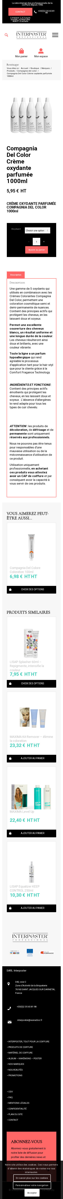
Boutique (13, 64)
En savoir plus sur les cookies (32, 1178)
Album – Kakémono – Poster (25, 1058)
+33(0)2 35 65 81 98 (46, 12)
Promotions (15, 1075)
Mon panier (21, 56)
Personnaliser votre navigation (32, 1185)
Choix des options (32, 589)
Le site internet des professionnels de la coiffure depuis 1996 (32, 4)
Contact (20, 11)
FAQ (10, 1097)
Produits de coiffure (20, 1047)
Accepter (32, 1193)
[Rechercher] (6, 35)
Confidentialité (17, 1108)
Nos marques (16, 1064)
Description (15, 275)
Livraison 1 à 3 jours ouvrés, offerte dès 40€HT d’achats (20, 19)
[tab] (16, 274)
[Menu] (53, 35)
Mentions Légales (18, 1103)
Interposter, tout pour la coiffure (28, 1041)
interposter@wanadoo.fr (29, 1020)
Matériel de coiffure (20, 1052)
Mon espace (41, 56)
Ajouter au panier (36, 250)
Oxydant (16, 229)
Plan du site (15, 1114)
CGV (10, 1091)
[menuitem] (6, 35)
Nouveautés (15, 1069)
